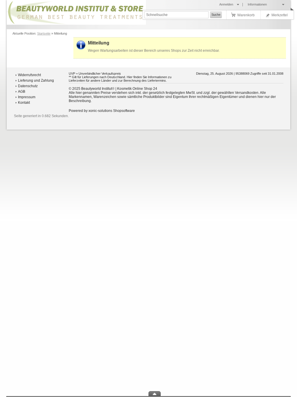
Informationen (257, 4)
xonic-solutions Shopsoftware (111, 111)
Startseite (43, 33)
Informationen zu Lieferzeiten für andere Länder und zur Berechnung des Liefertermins (120, 78)
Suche (215, 14)
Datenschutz (28, 86)
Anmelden (226, 4)
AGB (21, 92)
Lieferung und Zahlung (36, 80)
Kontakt (24, 103)
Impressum (26, 97)
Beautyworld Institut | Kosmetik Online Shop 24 (119, 89)
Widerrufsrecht (29, 75)
